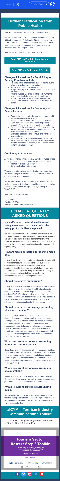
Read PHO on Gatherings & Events (30, 70)
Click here (24, 184)
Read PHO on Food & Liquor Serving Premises (30, 60)
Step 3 (37, 40)
